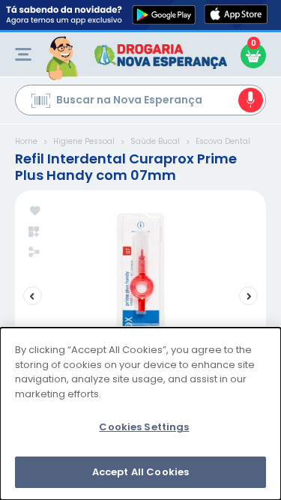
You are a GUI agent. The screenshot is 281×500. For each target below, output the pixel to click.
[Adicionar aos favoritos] (34, 211)
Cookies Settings (144, 427)
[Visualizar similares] (34, 232)
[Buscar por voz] (250, 100)
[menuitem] (23, 54)
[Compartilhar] (34, 253)
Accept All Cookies (140, 472)
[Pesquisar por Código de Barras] (40, 103)
